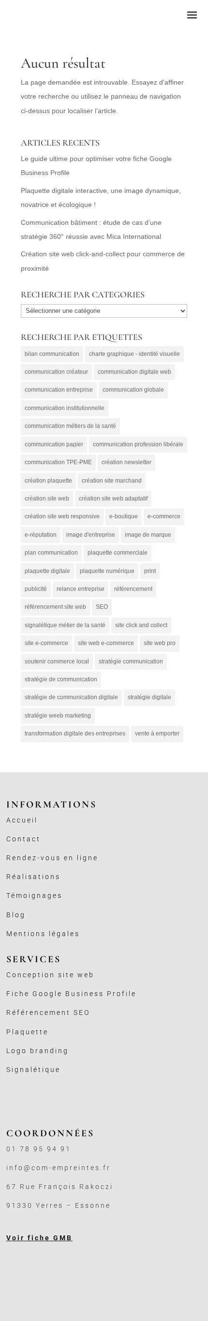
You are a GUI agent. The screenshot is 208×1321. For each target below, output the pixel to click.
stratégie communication (131, 661)
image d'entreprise (90, 534)
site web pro (160, 643)
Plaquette (27, 1032)
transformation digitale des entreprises (75, 733)
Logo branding (37, 1051)
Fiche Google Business (56, 994)
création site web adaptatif (113, 498)
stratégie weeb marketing (58, 715)
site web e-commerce (106, 643)
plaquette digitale (47, 571)
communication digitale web (134, 371)
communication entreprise (59, 389)
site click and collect (141, 625)
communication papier (54, 444)
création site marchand (112, 480)
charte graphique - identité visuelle (134, 354)
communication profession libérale (138, 444)
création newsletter (126, 462)
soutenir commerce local (57, 661)
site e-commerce (46, 643)
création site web (47, 498)
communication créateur (56, 371)
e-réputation (41, 534)
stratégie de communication (61, 679)
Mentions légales (43, 934)
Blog (16, 915)
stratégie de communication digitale (71, 697)
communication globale (133, 389)
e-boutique (123, 516)
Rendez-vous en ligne (52, 858)
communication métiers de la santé (70, 426)
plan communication (51, 552)
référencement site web (55, 606)
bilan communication (52, 354)
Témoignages (34, 895)
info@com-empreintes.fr (58, 1168)
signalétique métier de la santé (65, 625)
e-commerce (164, 516)
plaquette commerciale (118, 552)
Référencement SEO (48, 1012)
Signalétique (33, 1069)
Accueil (22, 820)
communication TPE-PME (58, 462)
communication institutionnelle (64, 408)
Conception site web (50, 975)
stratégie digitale (149, 697)
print (150, 571)
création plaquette (48, 480)
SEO (102, 606)
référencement (133, 589)
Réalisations (33, 877)
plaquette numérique (107, 571)
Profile (121, 994)
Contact (23, 839)
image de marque (148, 534)
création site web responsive (62, 516)
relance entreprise (80, 589)
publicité (36, 589)
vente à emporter (157, 733)
